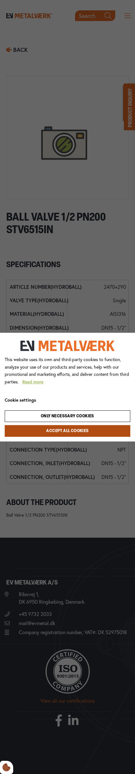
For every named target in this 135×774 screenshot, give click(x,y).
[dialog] (67, 386)
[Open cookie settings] (6, 767)
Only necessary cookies (67, 416)
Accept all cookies (67, 431)
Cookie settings (20, 400)
